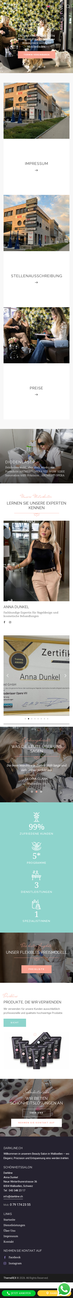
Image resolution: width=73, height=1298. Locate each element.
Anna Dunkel (16, 607)
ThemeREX (10, 1278)
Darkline (56, 1293)
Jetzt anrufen (20, 1293)
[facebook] (5, 622)
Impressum (36, 163)
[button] (51, 6)
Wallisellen (16, 1186)
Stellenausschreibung (36, 276)
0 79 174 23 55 (20, 1204)
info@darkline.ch (13, 1196)
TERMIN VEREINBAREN (37, 55)
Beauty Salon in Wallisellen (47, 1153)
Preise (36, 388)
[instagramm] (10, 622)
